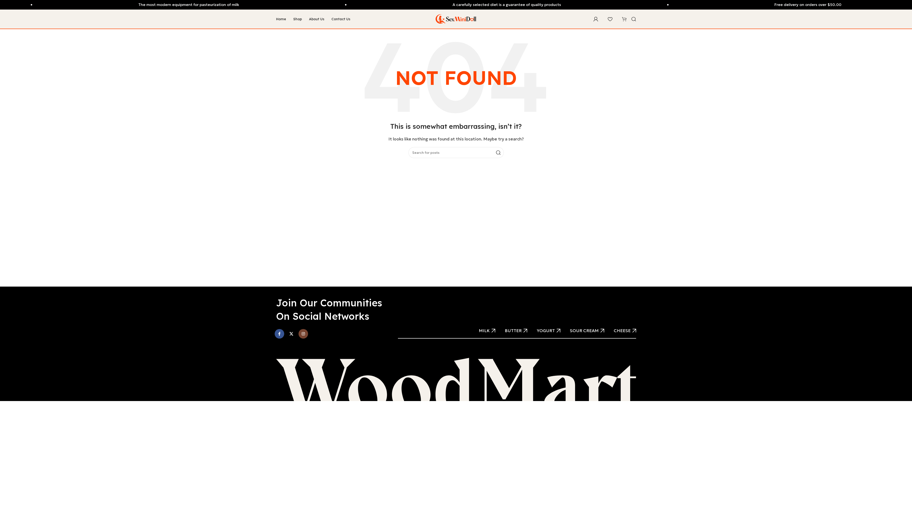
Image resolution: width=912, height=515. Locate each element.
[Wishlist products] (610, 19)
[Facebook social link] (279, 334)
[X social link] (291, 334)
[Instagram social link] (303, 334)
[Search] (634, 19)
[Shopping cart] (624, 19)
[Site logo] (456, 18)
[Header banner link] (456, 5)
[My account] (596, 19)
